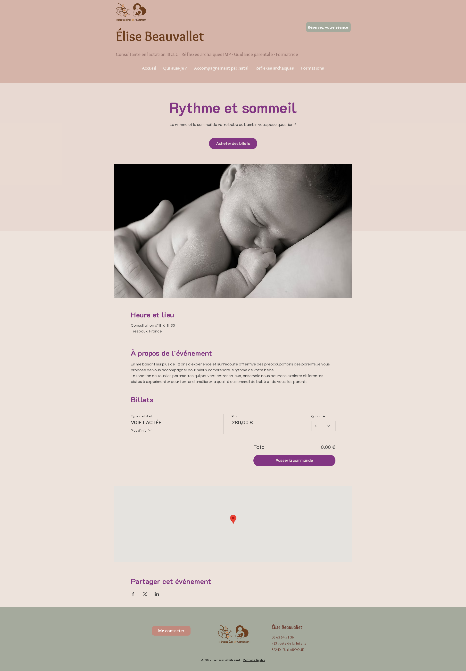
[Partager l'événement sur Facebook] (133, 594)
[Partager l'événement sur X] (145, 594)
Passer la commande (294, 460)
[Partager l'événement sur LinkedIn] (157, 594)
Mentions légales (254, 660)
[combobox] (323, 426)
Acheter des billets (233, 144)
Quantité (318, 416)
